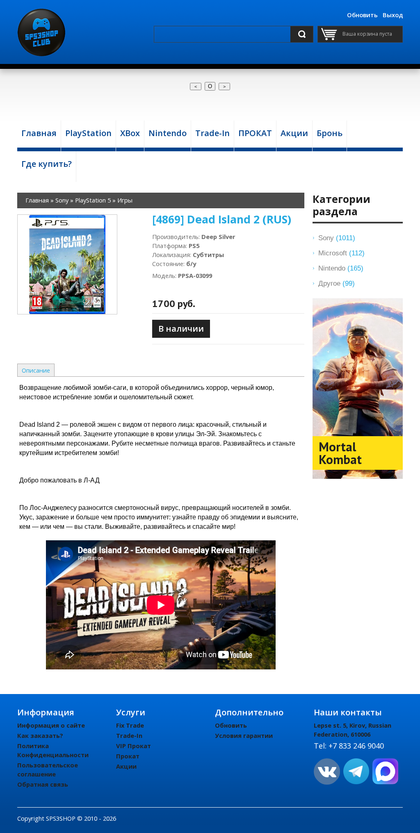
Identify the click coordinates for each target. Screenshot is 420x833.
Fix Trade (130, 725)
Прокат (127, 756)
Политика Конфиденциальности (53, 750)
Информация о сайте (51, 725)
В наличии (181, 328)
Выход (393, 15)
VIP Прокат (133, 746)
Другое (336, 283)
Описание (36, 370)
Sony (336, 238)
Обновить (362, 15)
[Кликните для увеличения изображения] (67, 264)
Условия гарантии (244, 735)
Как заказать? (40, 735)
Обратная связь (42, 784)
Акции (126, 766)
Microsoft (341, 253)
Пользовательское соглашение (47, 769)
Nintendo (340, 268)
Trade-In (129, 735)
